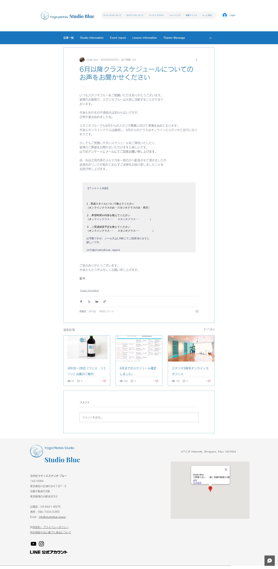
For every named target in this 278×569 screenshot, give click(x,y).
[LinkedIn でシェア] (96, 301)
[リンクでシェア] (104, 301)
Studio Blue (82, 16)
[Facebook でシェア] (81, 301)
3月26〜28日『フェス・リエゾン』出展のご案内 (86, 371)
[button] (135, 15)
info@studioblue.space (52, 517)
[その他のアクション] (197, 60)
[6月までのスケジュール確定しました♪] (139, 348)
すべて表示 (209, 329)
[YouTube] (33, 543)
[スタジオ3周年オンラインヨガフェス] (191, 348)
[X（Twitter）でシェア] (88, 301)
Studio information (89, 290)
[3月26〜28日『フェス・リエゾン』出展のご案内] (87, 348)
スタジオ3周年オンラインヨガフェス (190, 371)
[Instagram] (41, 543)
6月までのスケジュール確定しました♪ (138, 371)
